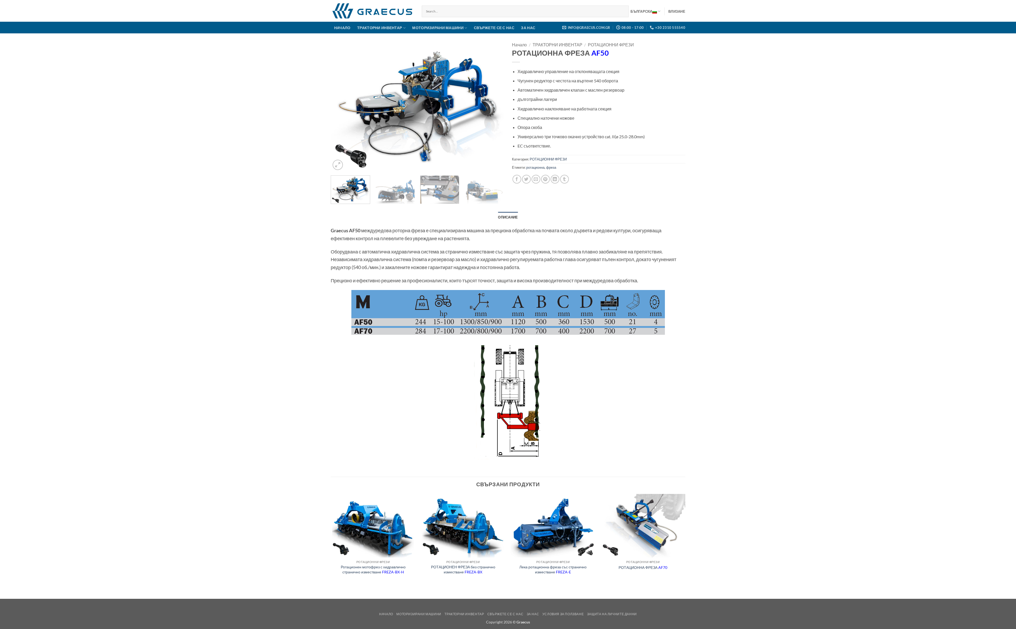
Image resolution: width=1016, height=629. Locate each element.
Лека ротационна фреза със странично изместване (553, 569)
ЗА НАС (528, 27)
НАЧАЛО (342, 27)
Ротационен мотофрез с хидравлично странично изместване (373, 569)
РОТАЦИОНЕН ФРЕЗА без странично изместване (463, 569)
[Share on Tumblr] (564, 179)
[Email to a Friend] (536, 179)
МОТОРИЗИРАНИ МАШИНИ (437, 27)
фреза (551, 167)
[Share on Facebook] (516, 179)
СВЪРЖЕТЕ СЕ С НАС (494, 27)
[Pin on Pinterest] (545, 179)
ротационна (535, 167)
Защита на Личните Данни (612, 614)
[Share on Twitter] (526, 179)
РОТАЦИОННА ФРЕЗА (643, 567)
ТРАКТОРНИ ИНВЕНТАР (379, 27)
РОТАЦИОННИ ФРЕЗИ (611, 44)
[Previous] (341, 106)
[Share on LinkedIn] (555, 179)
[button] (676, 11)
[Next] (494, 106)
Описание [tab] (508, 217)
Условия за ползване (563, 614)
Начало (519, 44)
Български (641, 11)
